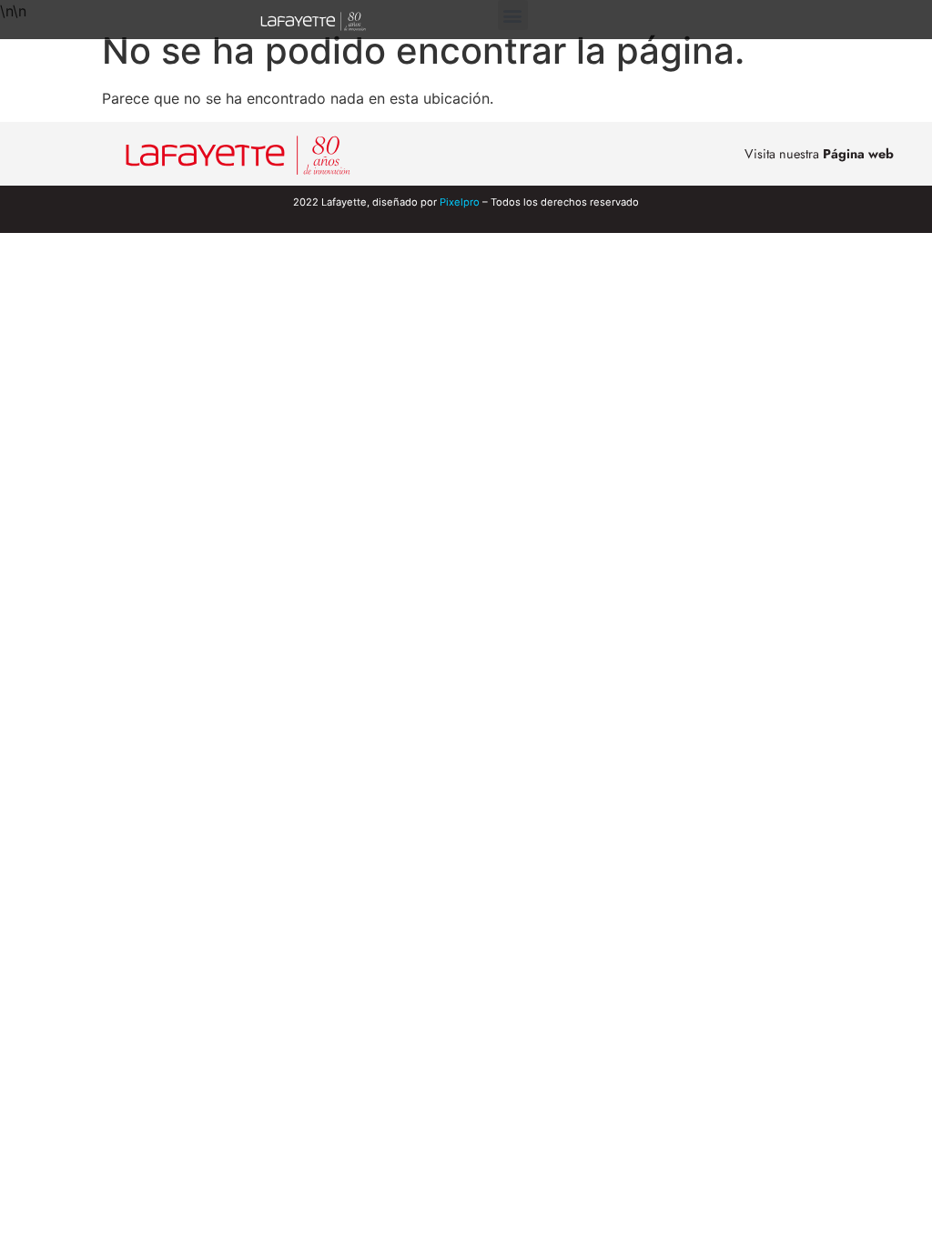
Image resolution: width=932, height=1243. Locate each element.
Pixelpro (460, 202)
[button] (513, 15)
